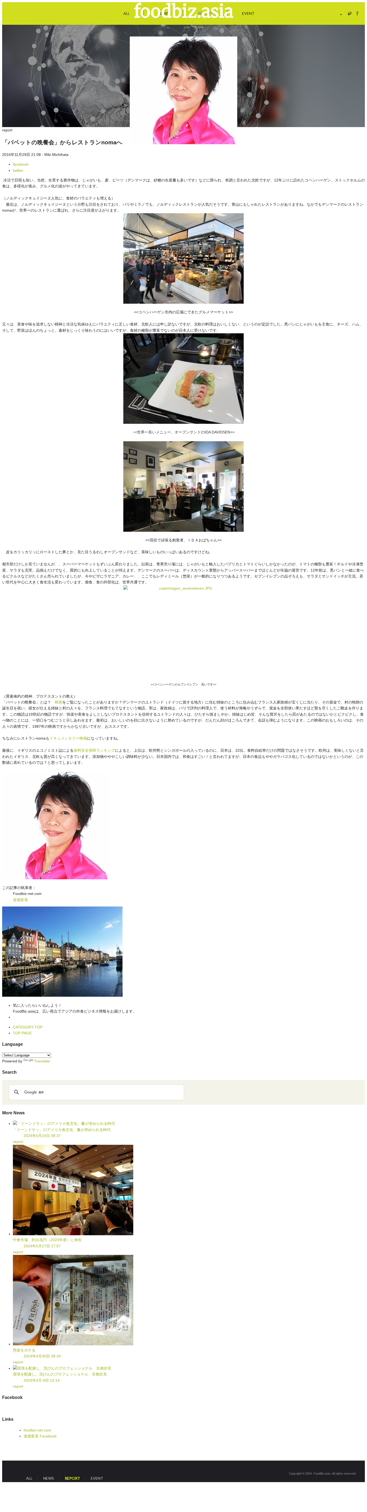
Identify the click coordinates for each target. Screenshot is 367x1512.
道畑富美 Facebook (40, 1436)
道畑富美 (20, 900)
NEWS (48, 1478)
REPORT (72, 1478)
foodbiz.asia (183, 11)
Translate (42, 1061)
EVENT (248, 13)
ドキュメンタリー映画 (68, 738)
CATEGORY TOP (27, 1027)
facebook (357, 13)
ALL (126, 13)
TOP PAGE (22, 1033)
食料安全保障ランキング (94, 750)
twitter (350, 13)
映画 (58, 702)
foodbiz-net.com (37, 1430)
